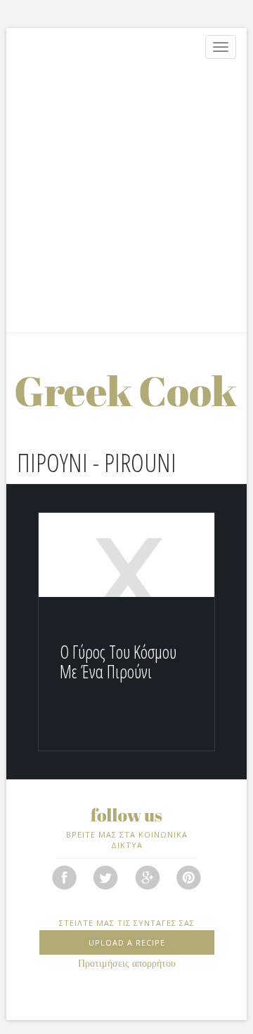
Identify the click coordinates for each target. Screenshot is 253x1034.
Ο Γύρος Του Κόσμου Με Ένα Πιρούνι (118, 661)
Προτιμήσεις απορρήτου (127, 963)
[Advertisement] (126, 199)
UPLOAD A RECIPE (127, 942)
